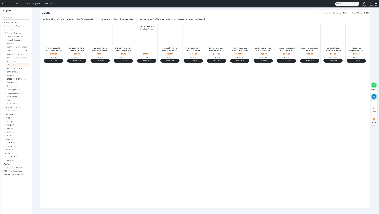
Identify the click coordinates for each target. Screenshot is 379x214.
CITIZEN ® (9, 121)
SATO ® (10, 132)
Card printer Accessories (13, 167)
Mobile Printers (14, 33)
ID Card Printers (14, 93)
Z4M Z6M (12, 82)
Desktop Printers (15, 36)
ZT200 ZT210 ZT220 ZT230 (18, 47)
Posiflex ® (7, 164)
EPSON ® (10, 143)
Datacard (8, 153)
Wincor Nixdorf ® (12, 157)
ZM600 (11, 65)
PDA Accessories (12, 22)
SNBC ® (10, 160)
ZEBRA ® (11, 29)
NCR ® (9, 150)
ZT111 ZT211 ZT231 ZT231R (18, 51)
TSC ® (9, 100)
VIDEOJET (11, 146)
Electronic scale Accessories (14, 175)
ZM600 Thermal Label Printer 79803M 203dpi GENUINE (216, 50)
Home (17, 4)
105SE (10, 44)
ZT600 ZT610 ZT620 (16, 79)
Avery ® (10, 139)
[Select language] (364, 3)
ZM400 (11, 61)
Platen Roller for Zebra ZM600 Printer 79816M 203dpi (333, 50)
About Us (48, 4)
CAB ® (9, 129)
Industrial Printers (15, 40)
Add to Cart (53, 61)
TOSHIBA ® (11, 125)
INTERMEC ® (12, 104)
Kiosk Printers (13, 97)
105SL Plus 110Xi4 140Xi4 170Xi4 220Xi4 (18, 58)
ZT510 (11, 75)
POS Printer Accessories (14, 171)
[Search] (356, 3)
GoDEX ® (9, 118)
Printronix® (11, 111)
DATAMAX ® (11, 114)
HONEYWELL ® (13, 107)
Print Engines (13, 90)
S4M (10, 86)
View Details (240, 61)
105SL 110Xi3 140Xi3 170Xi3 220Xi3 (18, 54)
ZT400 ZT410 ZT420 (16, 68)
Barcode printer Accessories (16, 26)
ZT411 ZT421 (13, 72)
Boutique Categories (32, 4)
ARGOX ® (9, 136)
